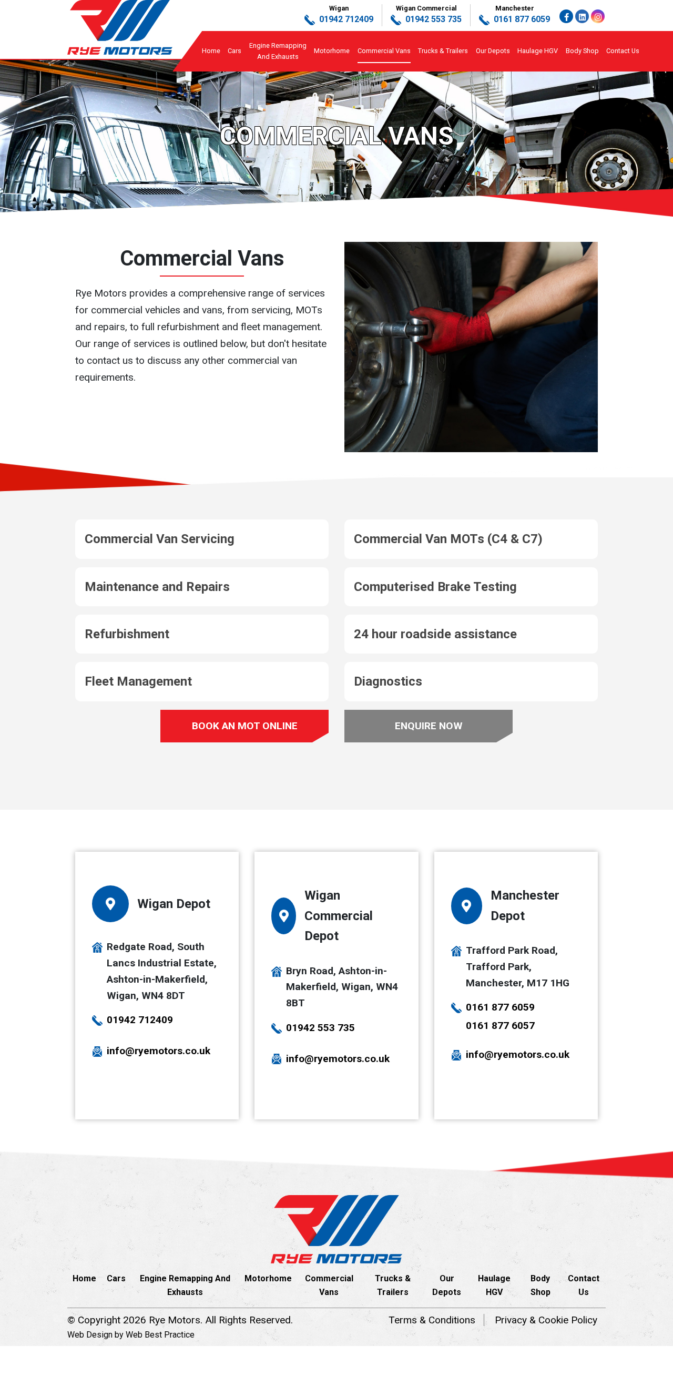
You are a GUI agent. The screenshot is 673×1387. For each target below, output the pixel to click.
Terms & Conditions (432, 1320)
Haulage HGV (537, 51)
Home (211, 51)
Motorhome (332, 51)
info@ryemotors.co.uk (158, 1051)
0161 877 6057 (500, 1025)
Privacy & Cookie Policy (546, 1320)
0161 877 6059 (500, 1007)
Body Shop (582, 51)
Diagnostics (388, 681)
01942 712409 (140, 1020)
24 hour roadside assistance (435, 634)
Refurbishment (127, 634)
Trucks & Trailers (443, 51)
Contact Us (622, 51)
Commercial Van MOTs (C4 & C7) (448, 539)
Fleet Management (138, 681)
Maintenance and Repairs (157, 586)
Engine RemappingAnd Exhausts (278, 51)
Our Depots (493, 51)
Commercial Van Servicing (159, 539)
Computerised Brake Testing (435, 586)
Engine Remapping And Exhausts (185, 1285)
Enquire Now (429, 726)
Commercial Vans (384, 51)
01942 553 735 (320, 1028)
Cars (234, 51)
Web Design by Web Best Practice (131, 1335)
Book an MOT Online (245, 726)
